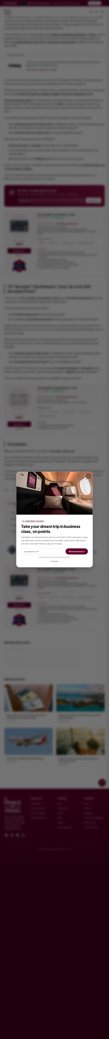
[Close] (88, 476)
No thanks (54, 561)
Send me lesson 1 (77, 551)
